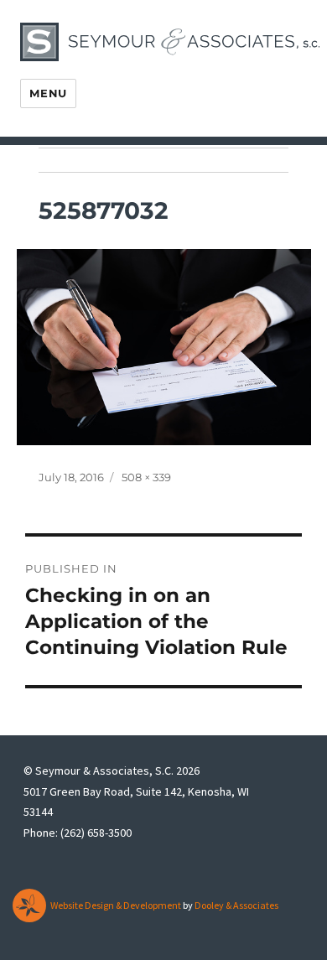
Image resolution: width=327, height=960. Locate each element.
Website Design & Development (115, 905)
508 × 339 (146, 477)
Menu (47, 93)
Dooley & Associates (236, 905)
